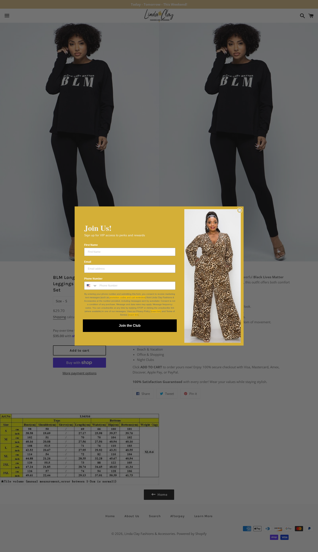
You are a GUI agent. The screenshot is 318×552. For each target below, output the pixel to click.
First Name (91, 244)
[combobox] (90, 286)
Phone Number (93, 278)
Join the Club (130, 325)
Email (87, 261)
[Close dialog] (240, 210)
